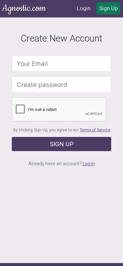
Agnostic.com (24, 8)
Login (84, 8)
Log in (89, 163)
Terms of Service (95, 130)
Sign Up (108, 8)
